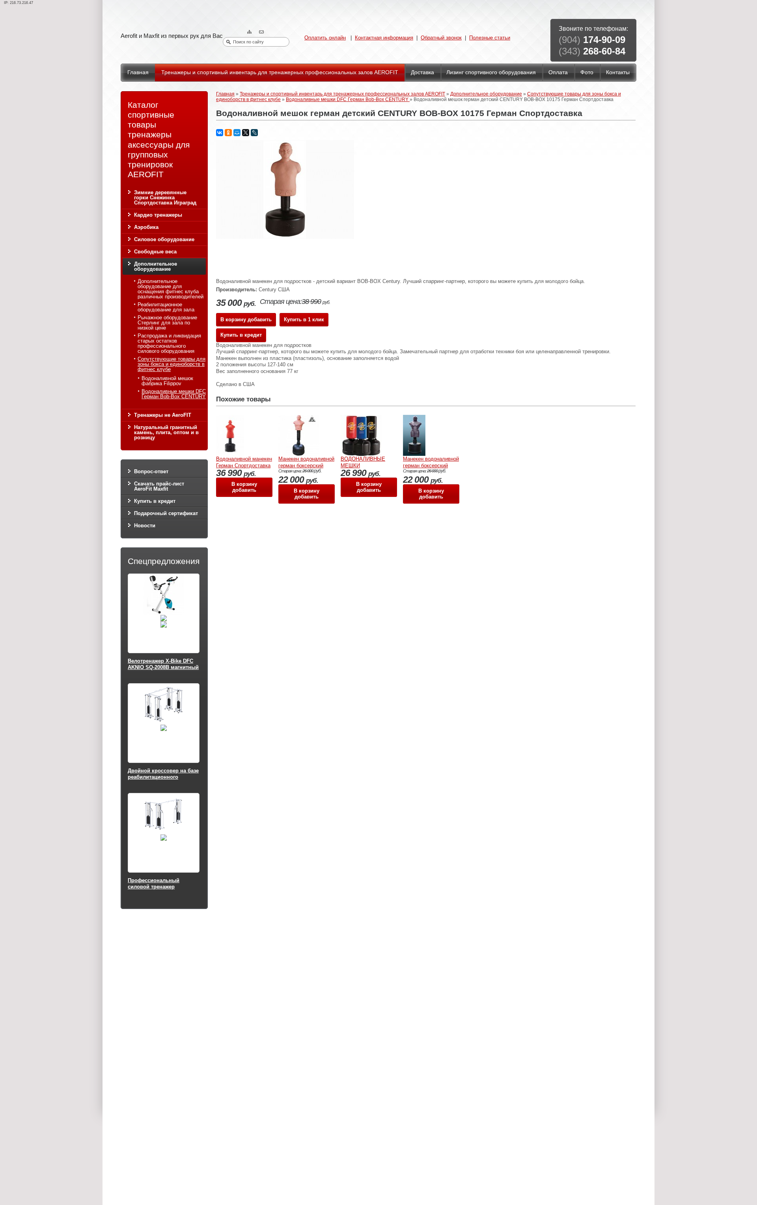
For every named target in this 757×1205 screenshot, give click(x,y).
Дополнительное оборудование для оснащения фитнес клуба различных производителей (170, 289)
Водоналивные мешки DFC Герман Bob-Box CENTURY (174, 394)
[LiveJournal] (254, 132)
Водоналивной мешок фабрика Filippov (167, 381)
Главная (138, 72)
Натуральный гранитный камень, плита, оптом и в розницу (166, 432)
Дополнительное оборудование (155, 266)
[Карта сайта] (250, 32)
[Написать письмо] (262, 32)
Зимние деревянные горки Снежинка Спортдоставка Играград (165, 197)
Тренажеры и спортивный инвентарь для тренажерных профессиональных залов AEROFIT (279, 72)
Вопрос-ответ (151, 471)
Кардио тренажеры (158, 215)
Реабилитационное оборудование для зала (166, 307)
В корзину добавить (246, 319)
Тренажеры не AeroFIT (162, 415)
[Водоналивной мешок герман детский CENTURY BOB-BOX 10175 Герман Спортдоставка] (285, 237)
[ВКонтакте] (219, 132)
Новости (144, 525)
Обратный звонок (441, 38)
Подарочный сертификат (166, 513)
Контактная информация (384, 38)
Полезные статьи (489, 38)
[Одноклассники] (228, 132)
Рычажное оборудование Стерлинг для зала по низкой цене (167, 322)
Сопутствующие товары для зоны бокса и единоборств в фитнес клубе (171, 364)
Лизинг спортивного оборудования (491, 72)
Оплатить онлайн (325, 38)
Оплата (558, 72)
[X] (245, 132)
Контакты (618, 72)
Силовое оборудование (164, 239)
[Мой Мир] (237, 132)
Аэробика (146, 227)
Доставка (422, 72)
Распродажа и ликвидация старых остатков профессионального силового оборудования (169, 343)
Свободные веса (155, 252)
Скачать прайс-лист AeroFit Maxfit (159, 486)
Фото (586, 72)
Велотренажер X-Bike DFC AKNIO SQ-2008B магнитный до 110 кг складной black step (163, 670)
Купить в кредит (154, 501)
